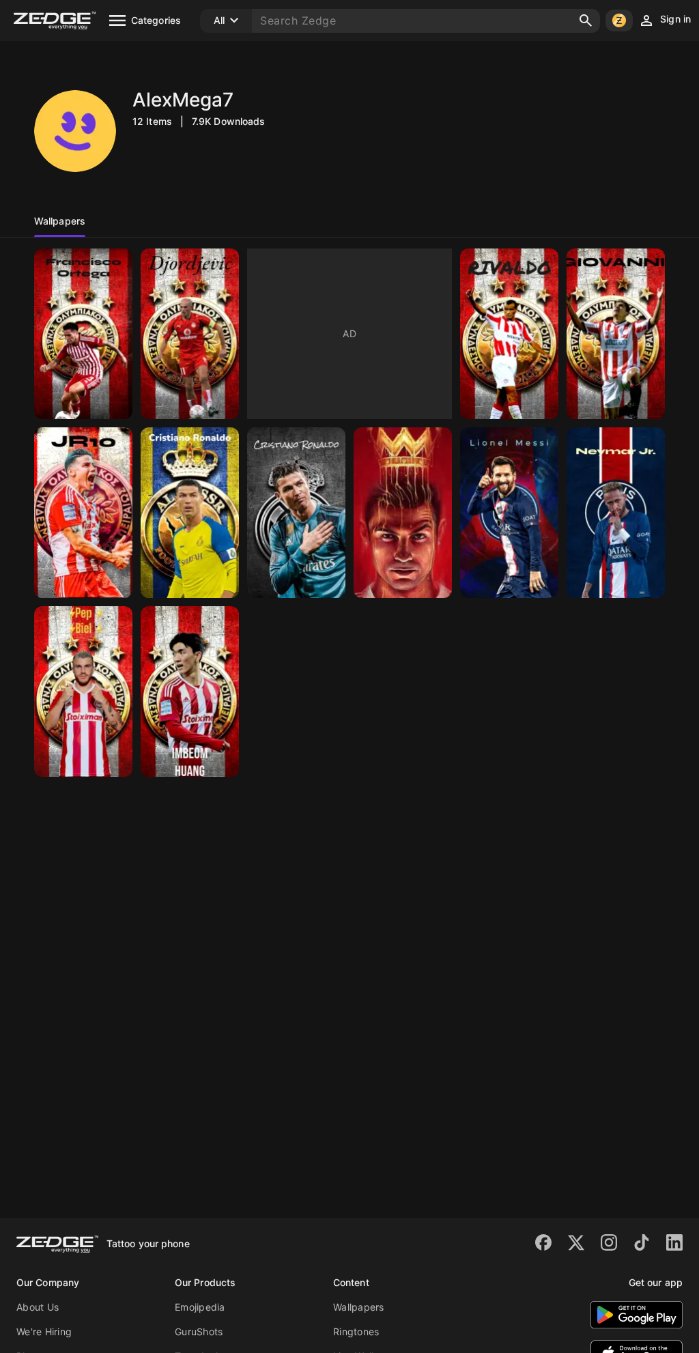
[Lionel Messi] (509, 512)
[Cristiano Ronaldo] (190, 512)
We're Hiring (44, 1331)
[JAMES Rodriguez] (83, 512)
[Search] (586, 20)
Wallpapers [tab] (59, 221)
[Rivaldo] (509, 333)
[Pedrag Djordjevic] (190, 333)
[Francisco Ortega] (83, 333)
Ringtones (356, 1331)
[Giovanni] (616, 333)
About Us (37, 1307)
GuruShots (199, 1331)
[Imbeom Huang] (190, 691)
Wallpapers (358, 1307)
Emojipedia (200, 1307)
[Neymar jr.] (616, 512)
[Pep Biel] (83, 691)
